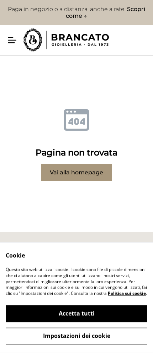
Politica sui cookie (127, 293)
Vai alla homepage (76, 172)
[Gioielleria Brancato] (66, 40)
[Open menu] (12, 40)
